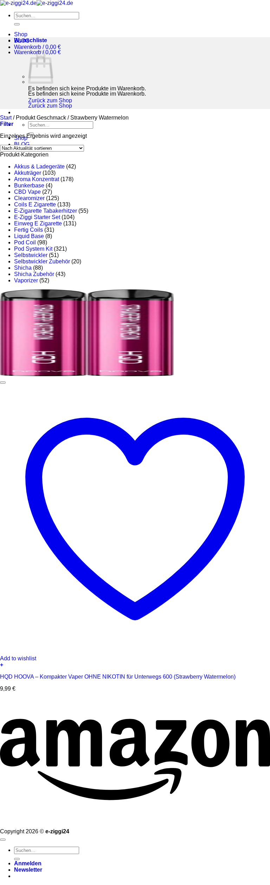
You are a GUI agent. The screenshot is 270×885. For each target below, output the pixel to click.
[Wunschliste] (3, 382)
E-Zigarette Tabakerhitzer (45, 211)
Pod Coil (25, 242)
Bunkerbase (29, 185)
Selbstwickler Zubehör (42, 261)
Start (6, 118)
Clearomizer (29, 198)
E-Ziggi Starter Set (37, 217)
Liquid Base (29, 236)
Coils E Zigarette (35, 204)
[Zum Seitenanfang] (3, 840)
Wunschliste (30, 40)
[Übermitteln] (17, 24)
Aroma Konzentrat (36, 179)
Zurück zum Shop (50, 100)
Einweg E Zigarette (38, 223)
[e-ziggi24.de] (36, 3)
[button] (37, 47)
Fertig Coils (28, 230)
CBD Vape (27, 192)
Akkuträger (27, 173)
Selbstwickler (30, 255)
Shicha (23, 268)
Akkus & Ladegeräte (39, 166)
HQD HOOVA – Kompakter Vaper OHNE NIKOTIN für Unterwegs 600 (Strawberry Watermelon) (118, 677)
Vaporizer (26, 280)
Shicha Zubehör (34, 274)
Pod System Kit (33, 249)
